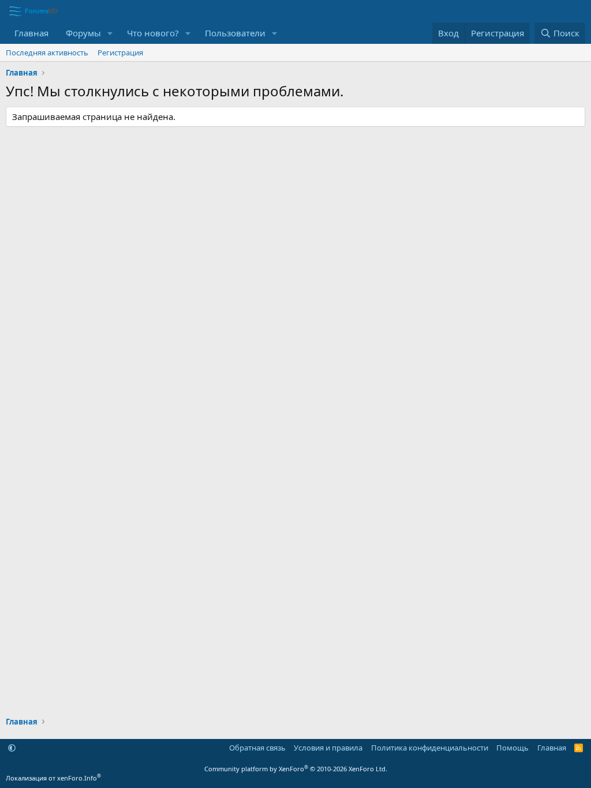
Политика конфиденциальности (429, 747)
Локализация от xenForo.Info (53, 778)
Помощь (512, 747)
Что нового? (153, 33)
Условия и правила (328, 747)
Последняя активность (47, 52)
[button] (110, 33)
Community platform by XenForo (295, 768)
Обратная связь (257, 747)
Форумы (83, 33)
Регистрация (120, 52)
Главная (31, 33)
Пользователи (235, 33)
